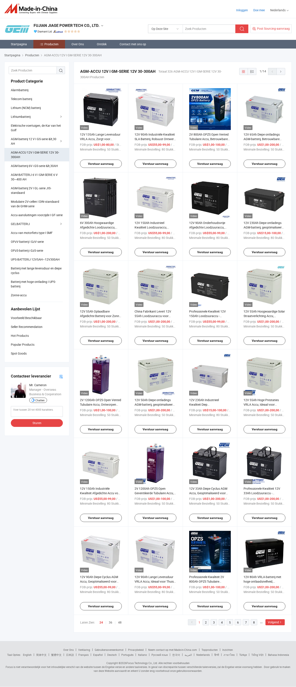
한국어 (176, 654)
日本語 (70, 654)
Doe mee (259, 10)
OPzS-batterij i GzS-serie (27, 250)
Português (127, 654)
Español (98, 654)
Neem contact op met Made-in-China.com (172, 649)
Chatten (40, 400)
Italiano (142, 654)
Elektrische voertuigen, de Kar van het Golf (36, 127)
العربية (188, 654)
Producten (51, 44)
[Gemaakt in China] (32, 8)
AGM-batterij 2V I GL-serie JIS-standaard (31, 190)
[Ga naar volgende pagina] (281, 71)
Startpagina (19, 44)
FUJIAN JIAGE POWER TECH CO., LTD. (66, 25)
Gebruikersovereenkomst (109, 649)
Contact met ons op (133, 44)
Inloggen (242, 10)
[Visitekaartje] (61, 376)
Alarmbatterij (19, 90)
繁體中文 (56, 654)
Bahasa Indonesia (278, 654)
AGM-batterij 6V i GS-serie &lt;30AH (34, 166)
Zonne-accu (19, 295)
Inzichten (227, 649)
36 (110, 622)
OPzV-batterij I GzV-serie (27, 242)
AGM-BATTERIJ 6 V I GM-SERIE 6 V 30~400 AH (34, 177)
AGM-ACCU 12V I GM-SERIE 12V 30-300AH (35, 154)
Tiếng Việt (257, 654)
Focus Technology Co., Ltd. (142, 663)
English (27, 654)
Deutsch (112, 654)
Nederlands (203, 654)
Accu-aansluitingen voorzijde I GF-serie (37, 215)
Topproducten (210, 649)
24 (101, 622)
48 (120, 622)
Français (83, 654)
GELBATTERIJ (20, 224)
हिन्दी (216, 654)
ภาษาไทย (229, 654)
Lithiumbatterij (21, 117)
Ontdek (102, 44)
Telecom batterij (21, 99)
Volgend (273, 622)
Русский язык (159, 654)
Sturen (37, 423)
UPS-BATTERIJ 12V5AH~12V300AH (35, 259)
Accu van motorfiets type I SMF (32, 233)
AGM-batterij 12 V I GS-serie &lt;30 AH (33, 141)
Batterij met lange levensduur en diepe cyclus (36, 270)
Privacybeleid (136, 649)
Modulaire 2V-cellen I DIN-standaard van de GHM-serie (35, 203)
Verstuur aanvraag (101, 163)
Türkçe (243, 654)
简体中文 (41, 654)
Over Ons (78, 44)
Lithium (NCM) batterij (26, 108)
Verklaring (84, 649)
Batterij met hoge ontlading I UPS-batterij (33, 284)
